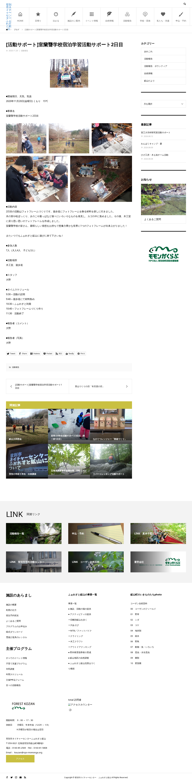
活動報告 (127, 20)
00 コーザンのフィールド (143, 608)
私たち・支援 (163, 20)
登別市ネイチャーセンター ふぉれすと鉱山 (8, 16)
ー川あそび (73, 625)
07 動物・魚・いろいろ (142, 646)
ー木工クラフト (75, 641)
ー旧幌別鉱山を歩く (77, 619)
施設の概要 (11, 604)
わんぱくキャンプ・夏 (151, 143)
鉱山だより (149, 80)
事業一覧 (72, 603)
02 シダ (134, 619)
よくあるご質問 (13, 620)
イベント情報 (91, 20)
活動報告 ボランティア (155, 66)
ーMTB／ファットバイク (80, 630)
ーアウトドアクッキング (79, 646)
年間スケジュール (14, 674)
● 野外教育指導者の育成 (79, 652)
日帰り (38, 20)
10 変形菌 (135, 663)
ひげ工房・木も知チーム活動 (154, 154)
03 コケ (134, 625)
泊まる (56, 20)
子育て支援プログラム (16, 663)
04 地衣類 (135, 630)
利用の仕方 (11, 610)
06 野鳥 (134, 641)
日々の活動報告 (13, 685)
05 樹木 (134, 636)
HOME (20, 20)
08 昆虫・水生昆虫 (140, 652)
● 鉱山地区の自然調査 (78, 657)
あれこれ (148, 51)
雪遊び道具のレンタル (16, 637)
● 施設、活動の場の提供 (79, 608)
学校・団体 (145, 20)
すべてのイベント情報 (16, 658)
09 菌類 (134, 657)
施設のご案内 (74, 20)
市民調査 (10, 668)
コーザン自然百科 (138, 603)
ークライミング (75, 636)
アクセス (20, 758)
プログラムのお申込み (16, 626)
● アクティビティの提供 (79, 614)
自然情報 (109, 20)
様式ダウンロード (14, 631)
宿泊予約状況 (12, 615)
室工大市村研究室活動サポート (155, 132)
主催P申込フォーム (15, 679)
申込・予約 (181, 20)
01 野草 (134, 614)
